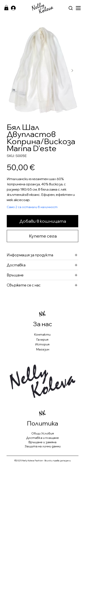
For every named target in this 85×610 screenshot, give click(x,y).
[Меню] (78, 8)
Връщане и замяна (42, 442)
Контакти (42, 334)
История (42, 344)
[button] (6, 7)
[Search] (70, 8)
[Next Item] (72, 70)
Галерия (42, 339)
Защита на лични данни (43, 446)
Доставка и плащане (42, 438)
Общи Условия (42, 433)
